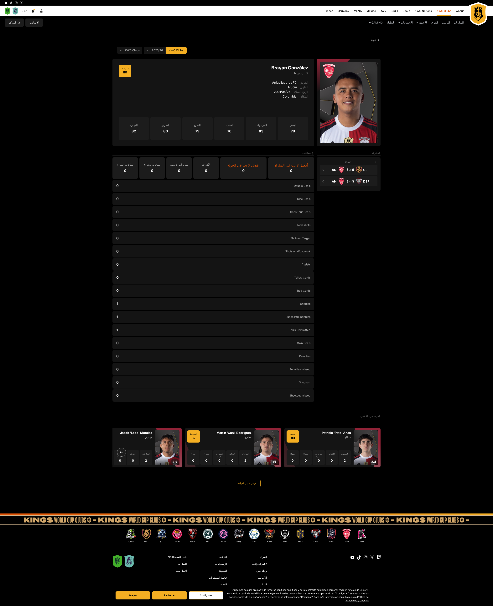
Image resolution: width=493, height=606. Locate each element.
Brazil (394, 11)
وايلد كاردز (261, 570)
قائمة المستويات (218, 577)
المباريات (459, 22)
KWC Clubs (444, 11)
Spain (406, 11)
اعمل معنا (181, 570)
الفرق (434, 22)
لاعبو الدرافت (259, 563)
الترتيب (446, 22)
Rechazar (169, 595)
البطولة (391, 22)
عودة (374, 39)
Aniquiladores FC (284, 82)
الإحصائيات (407, 22)
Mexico (371, 11)
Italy (383, 11)
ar (25, 11)
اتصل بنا (182, 563)
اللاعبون (423, 22)
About (460, 11)
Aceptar (133, 595)
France (328, 11)
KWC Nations (423, 11)
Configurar (206, 595)
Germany (343, 11)
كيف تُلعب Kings (177, 556)
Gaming (377, 22)
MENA (358, 11)
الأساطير (262, 577)
